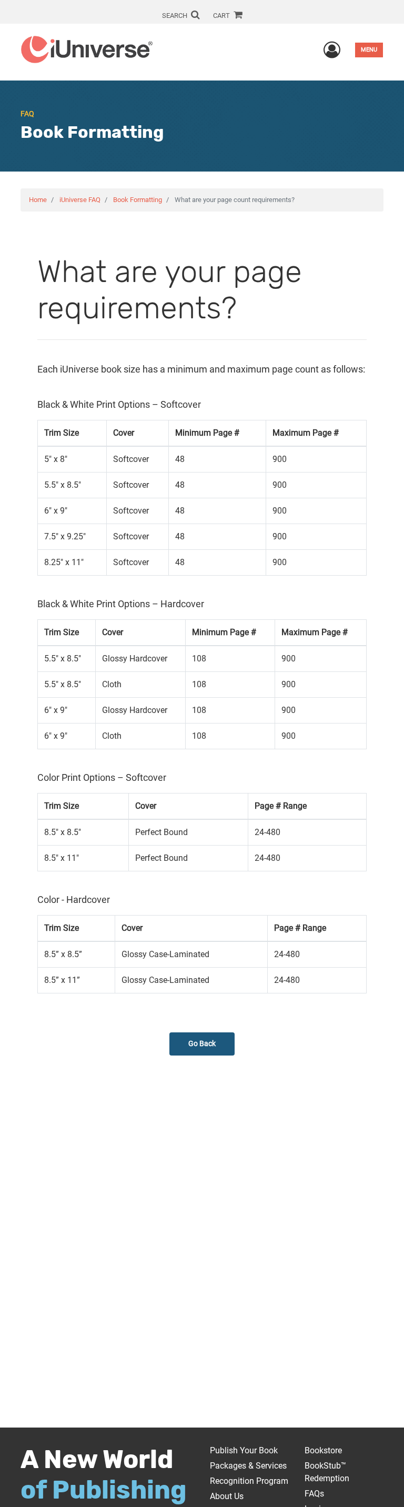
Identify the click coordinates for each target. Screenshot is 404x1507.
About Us (227, 1496)
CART (222, 15)
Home (38, 200)
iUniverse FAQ (79, 200)
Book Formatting (137, 200)
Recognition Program (249, 1481)
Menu (369, 49)
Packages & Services (248, 1466)
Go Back (202, 1043)
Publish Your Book (244, 1450)
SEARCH (175, 15)
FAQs (314, 1494)
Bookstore (323, 1450)
